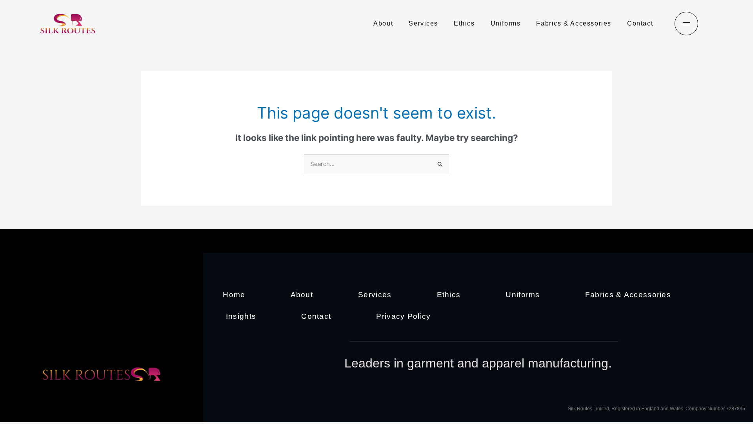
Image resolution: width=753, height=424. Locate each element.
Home (234, 295)
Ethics (464, 23)
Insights (241, 316)
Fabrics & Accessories (573, 23)
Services (423, 23)
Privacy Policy (403, 316)
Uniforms (506, 23)
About (383, 23)
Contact (640, 23)
